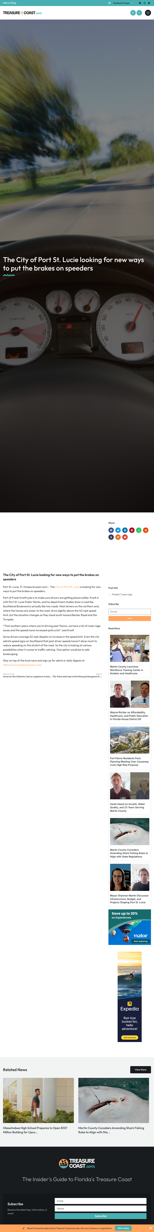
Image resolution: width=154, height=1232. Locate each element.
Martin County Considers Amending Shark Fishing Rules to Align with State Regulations (129, 853)
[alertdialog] (77, 1228)
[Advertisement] (52, 545)
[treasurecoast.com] (148, 13)
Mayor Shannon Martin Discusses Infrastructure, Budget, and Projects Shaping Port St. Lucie (129, 899)
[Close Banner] (150, 1228)
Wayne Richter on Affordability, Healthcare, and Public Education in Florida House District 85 (129, 716)
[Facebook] (140, 3)
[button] (133, 13)
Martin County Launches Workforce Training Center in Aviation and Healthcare (126, 670)
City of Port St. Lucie (67, 587)
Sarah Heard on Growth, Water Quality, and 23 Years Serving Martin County (127, 807)
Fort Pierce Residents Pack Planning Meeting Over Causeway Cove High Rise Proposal (129, 762)
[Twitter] (149, 3)
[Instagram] (144, 3)
